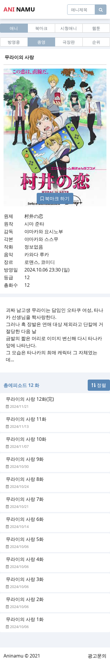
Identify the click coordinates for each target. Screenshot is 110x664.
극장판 (68, 42)
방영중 (14, 42)
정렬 (101, 385)
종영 (41, 42)
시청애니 (68, 28)
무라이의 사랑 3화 (25, 579)
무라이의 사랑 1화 (25, 619)
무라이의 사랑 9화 (25, 459)
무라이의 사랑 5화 (25, 539)
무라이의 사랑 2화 (25, 599)
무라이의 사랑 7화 (25, 499)
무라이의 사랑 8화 (25, 479)
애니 (14, 28)
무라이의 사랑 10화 (26, 439)
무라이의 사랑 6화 (25, 519)
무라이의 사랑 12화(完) (30, 399)
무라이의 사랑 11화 (26, 419)
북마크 (41, 28)
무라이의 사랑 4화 (25, 559)
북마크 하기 (57, 198)
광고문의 (97, 656)
